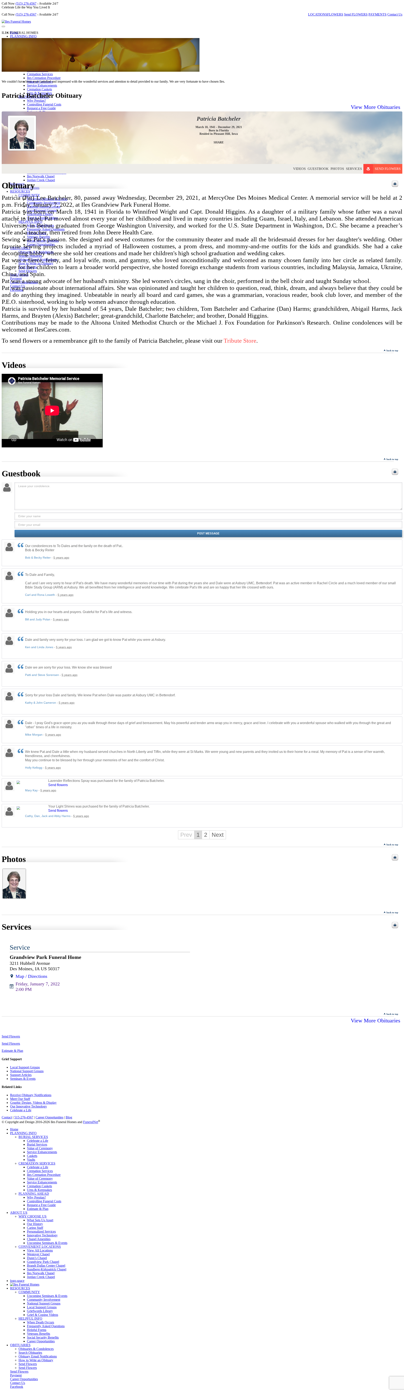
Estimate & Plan (12, 1050)
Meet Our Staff (20, 1099)
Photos (337, 169)
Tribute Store (240, 340)
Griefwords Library (40, 1311)
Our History (35, 1224)
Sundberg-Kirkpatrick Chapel (46, 1269)
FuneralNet (90, 1122)
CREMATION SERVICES (37, 1163)
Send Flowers (388, 169)
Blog (69, 1117)
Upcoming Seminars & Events (47, 1243)
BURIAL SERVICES (33, 1137)
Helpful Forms (36, 1330)
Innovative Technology (42, 1235)
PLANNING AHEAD (34, 1193)
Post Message (208, 533)
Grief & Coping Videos (42, 1315)
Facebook (16, 1386)
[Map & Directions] (12, 976)
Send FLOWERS (356, 14)
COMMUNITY (29, 1292)
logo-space (17, 1280)
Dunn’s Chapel (37, 1258)
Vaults (31, 1159)
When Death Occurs (40, 1322)
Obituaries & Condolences (36, 1349)
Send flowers (58, 785)
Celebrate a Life (20, 1110)
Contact (7, 1117)
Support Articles (21, 1075)
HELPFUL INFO (30, 1318)
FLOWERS (335, 14)
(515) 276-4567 (26, 3)
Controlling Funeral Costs (44, 1201)
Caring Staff (35, 1227)
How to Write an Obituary (36, 1360)
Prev (186, 835)
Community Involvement (43, 1299)
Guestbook (318, 169)
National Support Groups (27, 1071)
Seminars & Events (23, 1078)
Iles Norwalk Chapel (40, 1273)
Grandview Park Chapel (43, 1262)
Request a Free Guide (41, 1205)
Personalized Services (41, 1231)
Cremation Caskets (39, 89)
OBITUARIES (20, 1345)
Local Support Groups (25, 1067)
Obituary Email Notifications (38, 1356)
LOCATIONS (317, 14)
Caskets (32, 1156)
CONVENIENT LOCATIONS (40, 1246)
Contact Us (394, 14)
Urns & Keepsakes (39, 1190)
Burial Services (37, 1144)
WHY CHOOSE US (33, 1216)
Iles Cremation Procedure (44, 78)
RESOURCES (20, 1288)
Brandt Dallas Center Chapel (46, 1265)
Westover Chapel (38, 1254)
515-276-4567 (23, 1117)
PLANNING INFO (23, 36)
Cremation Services (40, 74)
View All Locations (40, 1250)
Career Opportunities (49, 1117)
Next (218, 835)
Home (14, 1129)
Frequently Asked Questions (46, 1326)
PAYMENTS (377, 14)
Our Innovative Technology (28, 1106)
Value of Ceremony (40, 1148)
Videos (299, 169)
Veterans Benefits (38, 1333)
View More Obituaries (375, 107)
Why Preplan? (36, 100)
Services (354, 169)
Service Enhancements (42, 85)
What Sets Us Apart (40, 1220)
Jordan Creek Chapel (41, 1277)
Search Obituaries (30, 1352)
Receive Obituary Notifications (30, 1095)
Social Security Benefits (43, 1337)
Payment (16, 1375)
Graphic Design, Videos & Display (33, 1102)
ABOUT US (18, 1212)
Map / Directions (31, 976)
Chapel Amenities (38, 1239)
